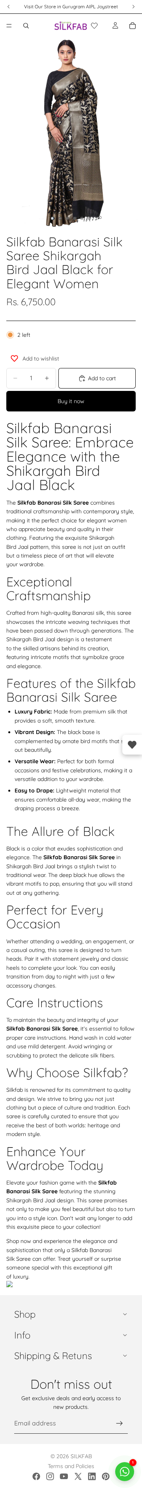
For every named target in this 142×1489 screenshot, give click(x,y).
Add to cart (102, 378)
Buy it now (71, 401)
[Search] (26, 25)
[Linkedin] (92, 1476)
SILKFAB (81, 1456)
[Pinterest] (105, 1476)
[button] (94, 25)
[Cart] (132, 25)
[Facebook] (36, 1476)
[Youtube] (64, 1476)
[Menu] (9, 26)
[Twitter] (78, 1476)
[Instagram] (50, 1476)
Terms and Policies (71, 1466)
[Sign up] (119, 1423)
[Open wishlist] (132, 745)
